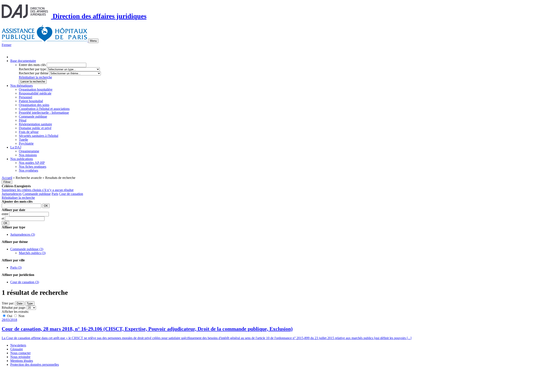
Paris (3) (16, 267)
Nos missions (28, 155)
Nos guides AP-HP (32, 163)
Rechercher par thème (33, 73)
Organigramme (29, 151)
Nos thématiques (21, 85)
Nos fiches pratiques (32, 166)
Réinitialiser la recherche (35, 77)
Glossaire (16, 349)
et (3, 218)
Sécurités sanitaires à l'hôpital (38, 136)
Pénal (22, 120)
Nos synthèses (28, 170)
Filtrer (6, 182)
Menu (93, 40)
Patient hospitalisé (31, 101)
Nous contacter (20, 353)
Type (30, 303)
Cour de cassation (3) (24, 282)
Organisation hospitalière (35, 89)
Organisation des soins (34, 105)
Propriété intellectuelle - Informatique (44, 112)
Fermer (6, 45)
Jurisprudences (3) (22, 234)
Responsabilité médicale (35, 93)
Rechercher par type (32, 69)
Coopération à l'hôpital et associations (44, 109)
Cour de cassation (71, 194)
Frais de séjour (29, 132)
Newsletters (18, 345)
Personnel (25, 97)
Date (19, 303)
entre (5, 214)
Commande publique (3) (26, 249)
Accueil (7, 178)
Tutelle (23, 139)
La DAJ (15, 147)
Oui (9, 316)
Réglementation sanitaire (35, 124)
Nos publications (21, 159)
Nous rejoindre (20, 357)
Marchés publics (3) (32, 253)
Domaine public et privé (35, 128)
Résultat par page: (14, 307)
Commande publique (33, 116)
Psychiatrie (26, 143)
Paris (55, 194)
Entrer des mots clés (32, 65)
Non (21, 316)
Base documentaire (23, 61)
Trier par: (8, 303)
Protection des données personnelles (34, 364)
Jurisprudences (12, 194)
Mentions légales (21, 361)
